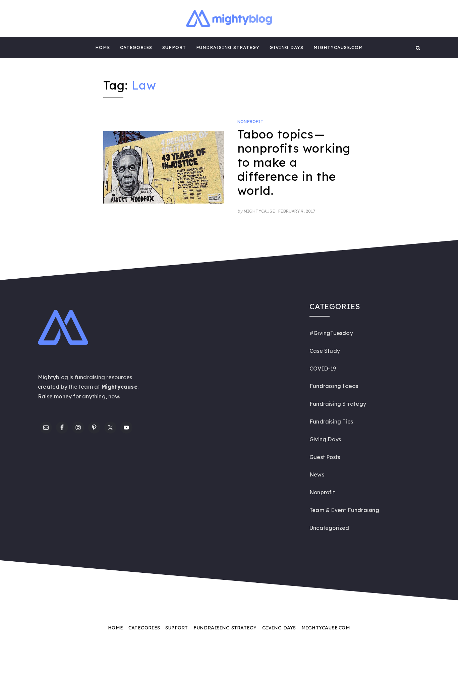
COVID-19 (322, 368)
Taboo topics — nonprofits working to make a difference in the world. (293, 162)
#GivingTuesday (331, 333)
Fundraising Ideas (333, 386)
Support (174, 47)
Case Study (324, 350)
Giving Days (286, 47)
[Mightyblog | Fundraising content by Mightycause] (40, 47)
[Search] (418, 47)
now (113, 396)
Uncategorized (329, 527)
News (316, 474)
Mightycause (259, 211)
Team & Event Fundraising (344, 510)
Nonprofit (250, 121)
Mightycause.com (338, 47)
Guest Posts (324, 457)
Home (102, 47)
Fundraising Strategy (228, 47)
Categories (136, 47)
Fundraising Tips (331, 421)
